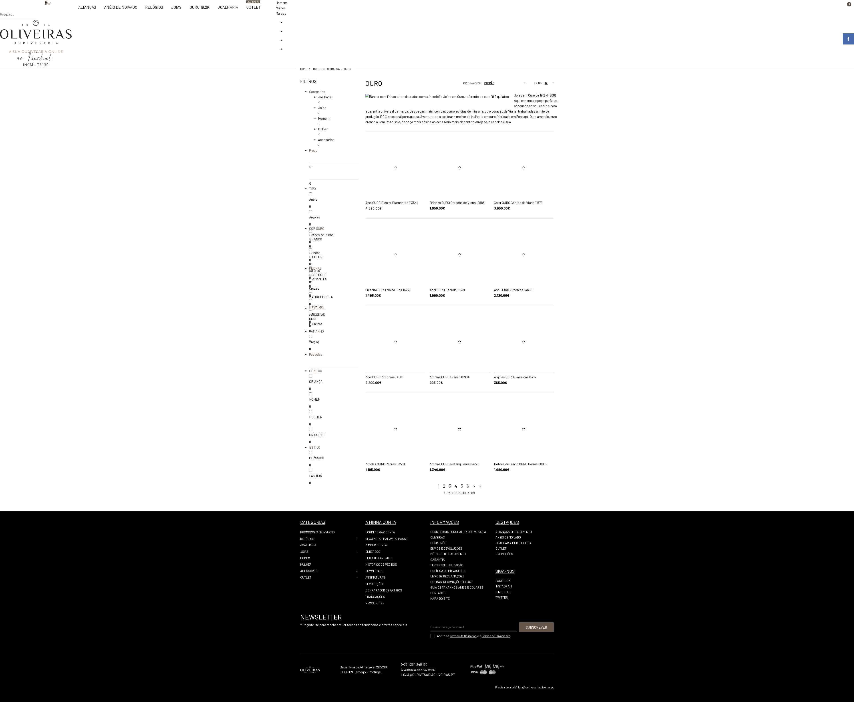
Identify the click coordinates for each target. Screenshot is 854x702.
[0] (42, 10)
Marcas (281, 13)
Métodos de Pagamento (448, 554)
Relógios (307, 539)
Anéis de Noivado (508, 537)
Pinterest (503, 592)
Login (369, 532)
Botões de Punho (321, 235)
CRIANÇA (315, 381)
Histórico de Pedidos (381, 564)
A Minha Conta (376, 545)
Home (303, 68)
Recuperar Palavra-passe (386, 539)
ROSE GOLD (317, 275)
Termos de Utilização (446, 565)
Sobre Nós (438, 543)
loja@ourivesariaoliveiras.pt (536, 687)
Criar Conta (386, 532)
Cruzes (314, 288)
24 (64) (314, 342)
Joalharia (325, 97)
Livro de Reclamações (447, 576)
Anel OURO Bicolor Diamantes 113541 (391, 203)
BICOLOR (315, 257)
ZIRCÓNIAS (317, 315)
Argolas (314, 217)
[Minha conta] (38, 10)
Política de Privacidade (448, 571)
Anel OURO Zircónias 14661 (384, 377)
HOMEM (314, 399)
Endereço (372, 551)
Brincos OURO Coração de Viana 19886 (457, 203)
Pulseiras (315, 324)
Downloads (374, 571)
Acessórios (326, 140)
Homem (281, 3)
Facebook (502, 581)
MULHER (315, 417)
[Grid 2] (446, 84)
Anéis (313, 199)
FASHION (315, 476)
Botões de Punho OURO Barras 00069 (520, 464)
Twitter (501, 597)
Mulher (280, 8)
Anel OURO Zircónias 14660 (513, 290)
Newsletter (375, 603)
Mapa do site (440, 598)
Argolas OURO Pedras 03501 (385, 464)
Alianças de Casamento (513, 532)
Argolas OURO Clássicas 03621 (516, 377)
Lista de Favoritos (379, 558)
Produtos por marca (326, 68)
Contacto (437, 593)
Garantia (437, 559)
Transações (375, 597)
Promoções (504, 554)
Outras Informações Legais (451, 582)
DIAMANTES (318, 279)
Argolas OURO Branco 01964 (450, 377)
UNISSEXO (316, 435)
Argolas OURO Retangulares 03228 (454, 464)
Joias (322, 108)
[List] (450, 84)
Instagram (503, 586)
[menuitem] (87, 9)
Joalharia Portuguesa (513, 543)
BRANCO (315, 239)
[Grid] (442, 84)
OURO (347, 68)
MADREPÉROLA (321, 297)
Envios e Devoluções (446, 548)
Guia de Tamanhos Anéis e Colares (456, 587)
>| (479, 485)
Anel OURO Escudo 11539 (447, 290)
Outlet (305, 577)
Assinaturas (375, 577)
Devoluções (374, 584)
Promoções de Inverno (317, 532)
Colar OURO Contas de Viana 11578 (518, 203)
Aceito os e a (473, 636)
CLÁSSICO (316, 458)
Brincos (314, 253)
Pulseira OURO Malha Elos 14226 (388, 290)
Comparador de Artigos (383, 590)
